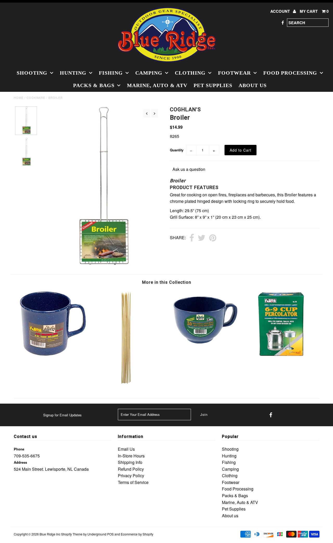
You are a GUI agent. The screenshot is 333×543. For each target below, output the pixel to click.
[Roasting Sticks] (128, 384)
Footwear (234, 73)
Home (18, 97)
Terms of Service (133, 482)
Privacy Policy (131, 476)
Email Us (126, 449)
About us (253, 85)
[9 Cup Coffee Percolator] (281, 358)
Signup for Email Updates (62, 414)
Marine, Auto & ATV (157, 85)
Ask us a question (188, 169)
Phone (19, 449)
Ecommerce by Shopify (137, 534)
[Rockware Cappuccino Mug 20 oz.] (205, 349)
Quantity (176, 149)
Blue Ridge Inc (50, 534)
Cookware (36, 97)
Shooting (32, 73)
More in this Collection (166, 282)
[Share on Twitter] (202, 238)
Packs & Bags (93, 85)
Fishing (111, 73)
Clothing (190, 73)
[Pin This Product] (212, 238)
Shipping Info (130, 462)
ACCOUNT (280, 11)
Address (20, 462)
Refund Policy (131, 469)
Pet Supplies (213, 85)
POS (110, 534)
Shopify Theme (71, 534)
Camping (148, 73)
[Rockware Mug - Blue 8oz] (52, 357)
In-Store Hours (131, 456)
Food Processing (290, 73)
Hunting (73, 73)
